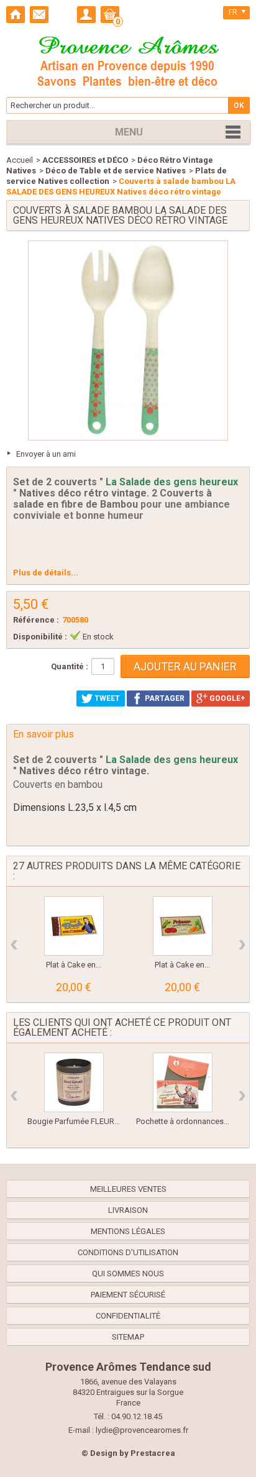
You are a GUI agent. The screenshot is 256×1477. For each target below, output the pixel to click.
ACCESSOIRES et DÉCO (85, 160)
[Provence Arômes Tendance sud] (128, 60)
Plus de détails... (45, 572)
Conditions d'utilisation (128, 1252)
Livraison (128, 1210)
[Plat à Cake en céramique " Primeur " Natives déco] (183, 926)
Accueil (19, 160)
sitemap (128, 1337)
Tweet (106, 698)
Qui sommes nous (128, 1273)
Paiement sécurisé (128, 1294)
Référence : (36, 619)
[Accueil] (15, 14)
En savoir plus (43, 734)
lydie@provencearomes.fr (142, 1430)
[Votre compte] (86, 14)
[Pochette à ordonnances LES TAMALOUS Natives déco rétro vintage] (183, 1082)
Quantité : (69, 666)
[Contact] (39, 14)
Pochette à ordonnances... (182, 1121)
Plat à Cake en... (73, 964)
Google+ (226, 698)
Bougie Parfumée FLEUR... (73, 1121)
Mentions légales (128, 1231)
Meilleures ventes (128, 1189)
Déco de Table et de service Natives (115, 170)
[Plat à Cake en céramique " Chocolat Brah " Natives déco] (74, 926)
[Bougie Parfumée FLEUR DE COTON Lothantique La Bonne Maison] (74, 1082)
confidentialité (128, 1315)
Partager (164, 698)
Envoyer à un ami (46, 454)
